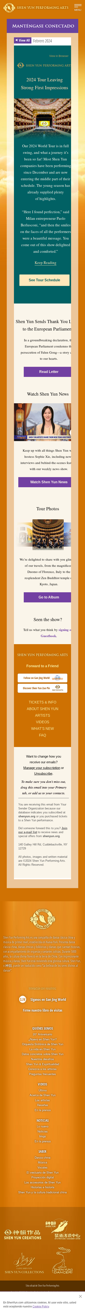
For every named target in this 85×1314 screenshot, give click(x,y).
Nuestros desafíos (42, 1059)
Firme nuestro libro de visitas (42, 1010)
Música (42, 1162)
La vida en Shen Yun (42, 1049)
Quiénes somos (42, 1028)
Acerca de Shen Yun (43, 1095)
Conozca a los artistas (42, 1069)
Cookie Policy (40, 1306)
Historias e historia (42, 1187)
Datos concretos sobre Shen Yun (42, 1054)
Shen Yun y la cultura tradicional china (42, 1192)
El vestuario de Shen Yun (43, 1172)
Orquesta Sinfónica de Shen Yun (42, 1044)
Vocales (42, 1167)
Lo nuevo (42, 1126)
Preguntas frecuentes (42, 1074)
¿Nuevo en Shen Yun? (43, 1039)
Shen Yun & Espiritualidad (42, 1064)
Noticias (43, 1120)
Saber (42, 1151)
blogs (42, 1136)
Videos (42, 1084)
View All (24, 40)
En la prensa (43, 1110)
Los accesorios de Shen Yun (42, 1182)
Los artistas (42, 1100)
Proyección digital (42, 1177)
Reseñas (42, 1105)
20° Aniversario (42, 1034)
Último (43, 1090)
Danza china (42, 1158)
